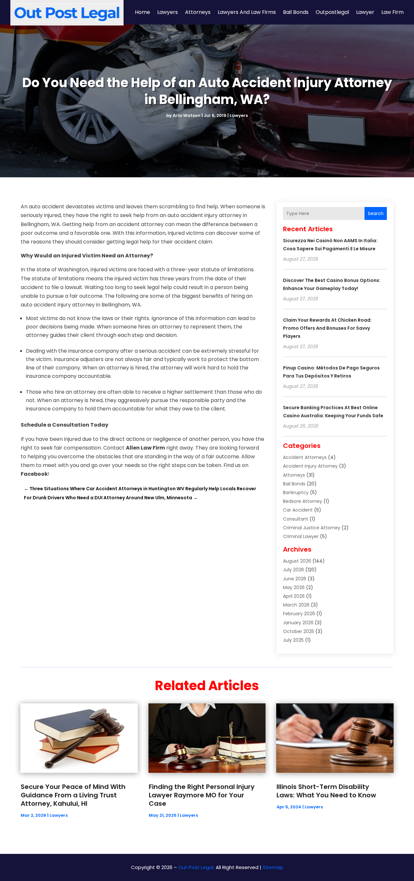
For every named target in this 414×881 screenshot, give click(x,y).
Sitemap (273, 867)
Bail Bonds (296, 12)
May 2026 (294, 587)
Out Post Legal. (196, 867)
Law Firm (392, 12)
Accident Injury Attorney (310, 466)
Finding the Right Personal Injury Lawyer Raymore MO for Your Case (202, 795)
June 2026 (294, 578)
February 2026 (299, 613)
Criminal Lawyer (301, 536)
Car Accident (298, 510)
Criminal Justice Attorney (311, 527)
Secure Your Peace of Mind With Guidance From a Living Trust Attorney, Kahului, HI (73, 795)
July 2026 (293, 569)
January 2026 (298, 622)
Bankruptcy (296, 492)
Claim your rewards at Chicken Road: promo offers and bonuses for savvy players (327, 328)
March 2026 (296, 605)
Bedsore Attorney (302, 501)
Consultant (295, 519)
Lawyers (167, 12)
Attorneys (198, 12)
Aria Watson (187, 115)
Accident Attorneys (305, 457)
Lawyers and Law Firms (247, 12)
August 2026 (297, 561)
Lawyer (365, 12)
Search (376, 213)
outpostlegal (332, 12)
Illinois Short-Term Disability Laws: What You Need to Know (326, 791)
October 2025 (298, 631)
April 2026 (294, 596)
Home (142, 12)
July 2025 (293, 640)
